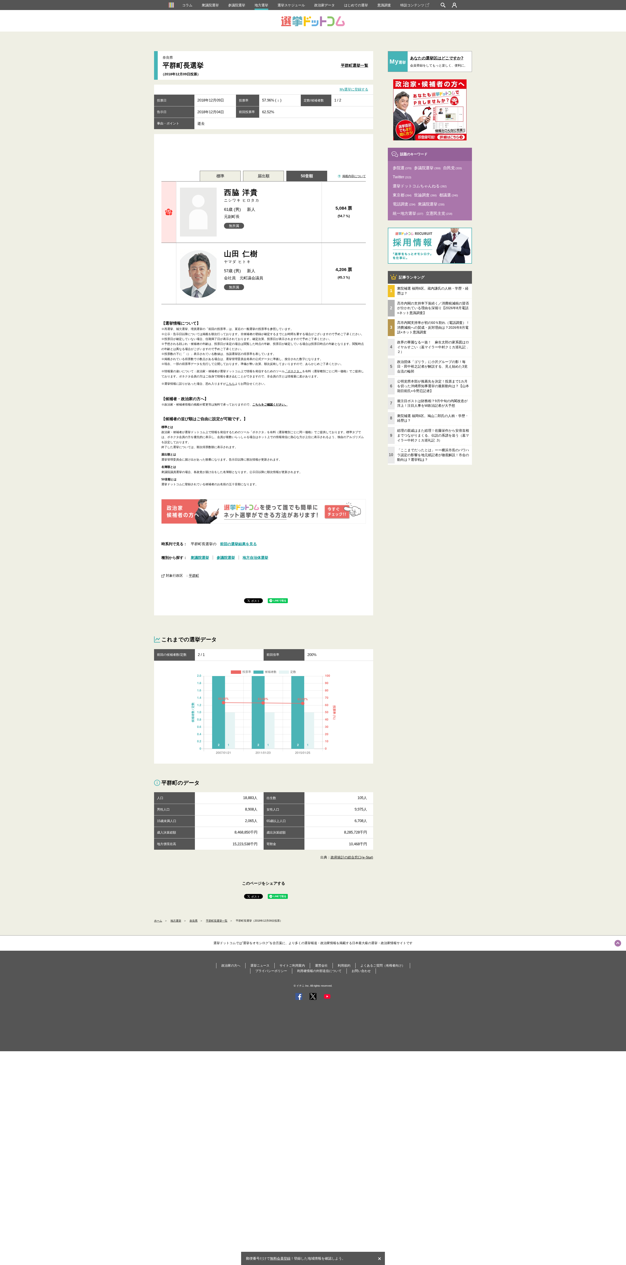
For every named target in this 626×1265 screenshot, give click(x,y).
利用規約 (344, 965)
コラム (187, 5)
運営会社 (321, 965)
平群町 (194, 575)
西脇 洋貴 (242, 195)
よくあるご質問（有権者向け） (382, 965)
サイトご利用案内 (292, 965)
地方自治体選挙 (255, 557)
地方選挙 (261, 5)
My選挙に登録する (354, 89)
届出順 (263, 176)
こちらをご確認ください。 (270, 404)
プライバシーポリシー (271, 971)
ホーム (158, 920)
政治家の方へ (230, 965)
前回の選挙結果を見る (238, 544)
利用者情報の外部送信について (319, 971)
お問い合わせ (361, 971)
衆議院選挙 (210, 5)
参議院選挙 (236, 5)
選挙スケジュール (291, 5)
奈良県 (194, 920)
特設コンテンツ (412, 5)
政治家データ (324, 5)
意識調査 (384, 5)
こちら (230, 383)
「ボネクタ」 (293, 371)
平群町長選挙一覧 (216, 920)
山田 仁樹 (241, 257)
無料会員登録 (280, 1258)
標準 (220, 176)
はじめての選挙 (356, 5)
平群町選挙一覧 (354, 65)
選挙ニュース (259, 965)
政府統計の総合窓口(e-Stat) (352, 857)
